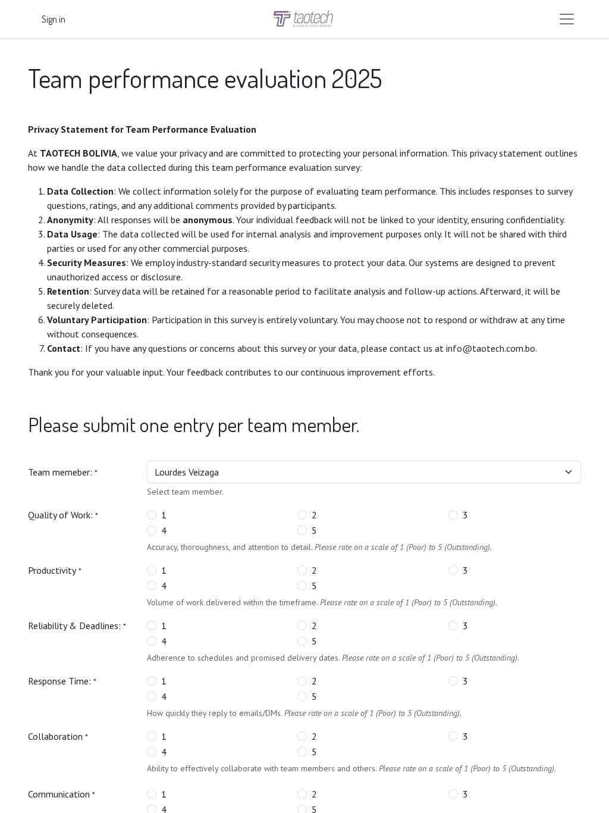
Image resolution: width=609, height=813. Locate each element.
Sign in (53, 19)
